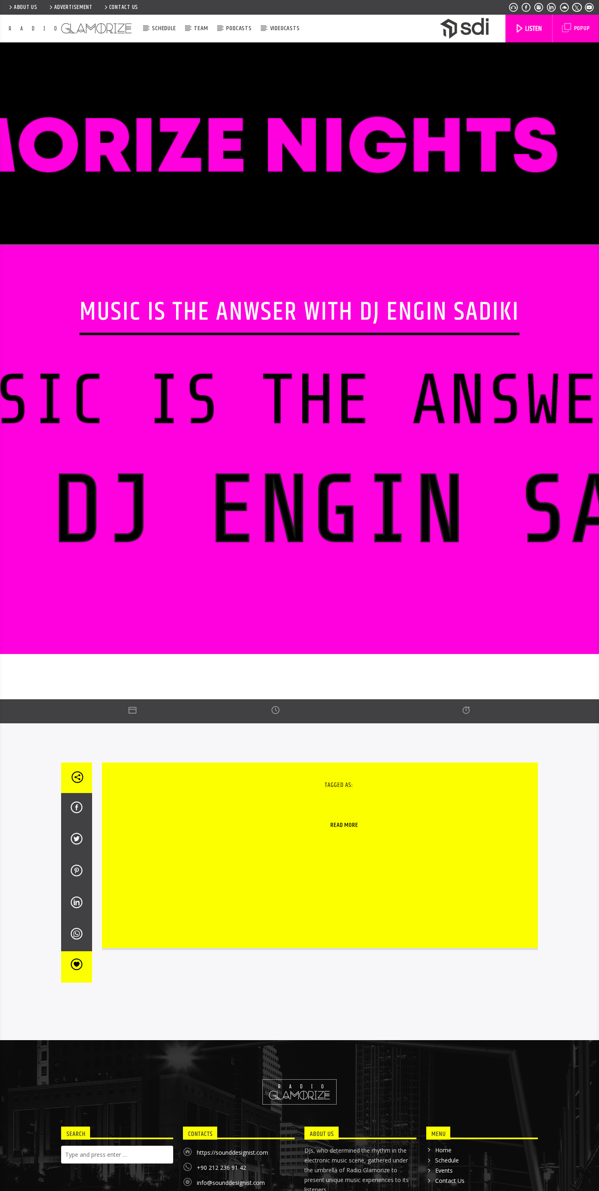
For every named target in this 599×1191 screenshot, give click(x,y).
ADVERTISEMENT (73, 7)
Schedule (164, 28)
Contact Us (123, 7)
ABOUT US (25, 7)
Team (201, 28)
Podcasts (238, 28)
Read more (344, 876)
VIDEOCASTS (285, 28)
